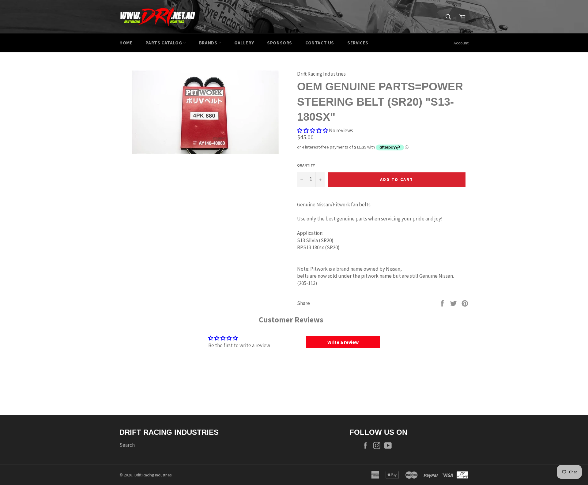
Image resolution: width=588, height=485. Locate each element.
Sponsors (279, 43)
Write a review (343, 342)
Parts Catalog (164, 43)
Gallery (244, 43)
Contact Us (319, 43)
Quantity (306, 165)
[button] (312, 130)
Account (461, 43)
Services (357, 43)
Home (125, 43)
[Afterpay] (462, 474)
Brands (208, 43)
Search (127, 445)
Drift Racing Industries (153, 475)
